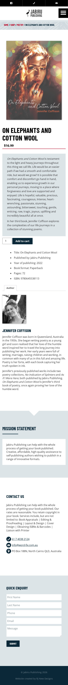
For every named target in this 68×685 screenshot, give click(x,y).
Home (6, 24)
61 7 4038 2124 (20, 539)
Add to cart (22, 241)
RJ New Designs (44, 678)
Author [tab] (10, 287)
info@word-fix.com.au (25, 545)
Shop (12, 24)
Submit (13, 643)
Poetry (20, 24)
